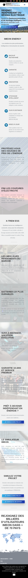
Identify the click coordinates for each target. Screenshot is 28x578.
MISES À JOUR (14, 124)
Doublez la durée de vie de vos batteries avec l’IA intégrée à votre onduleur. (16, 103)
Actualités (3, 563)
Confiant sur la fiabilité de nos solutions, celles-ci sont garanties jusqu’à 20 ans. (16, 75)
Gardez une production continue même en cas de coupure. (16, 62)
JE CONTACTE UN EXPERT (13, 502)
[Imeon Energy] (11, 4)
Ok (14, 574)
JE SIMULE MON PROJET (9, 27)
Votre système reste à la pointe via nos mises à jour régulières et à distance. (16, 129)
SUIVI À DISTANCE (15, 110)
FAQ (1, 561)
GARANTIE (13, 70)
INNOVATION (13, 82)
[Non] (26, 566)
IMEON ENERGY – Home (6, 558)
